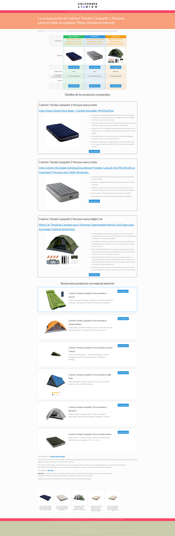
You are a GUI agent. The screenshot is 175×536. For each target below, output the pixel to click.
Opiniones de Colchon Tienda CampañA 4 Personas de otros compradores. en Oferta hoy (79, 507)
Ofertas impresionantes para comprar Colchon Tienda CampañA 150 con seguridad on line (62, 507)
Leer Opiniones (73, 67)
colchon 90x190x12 (87, 524)
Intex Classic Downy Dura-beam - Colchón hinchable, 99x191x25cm (76, 110)
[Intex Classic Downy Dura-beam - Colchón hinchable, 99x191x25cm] (74, 55)
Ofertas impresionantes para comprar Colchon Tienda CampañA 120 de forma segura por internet (45, 507)
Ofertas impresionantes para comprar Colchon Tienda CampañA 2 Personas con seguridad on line (112, 508)
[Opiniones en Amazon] (56, 393)
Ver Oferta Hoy (123, 291)
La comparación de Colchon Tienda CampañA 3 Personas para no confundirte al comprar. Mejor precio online (96, 508)
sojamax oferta (87, 528)
